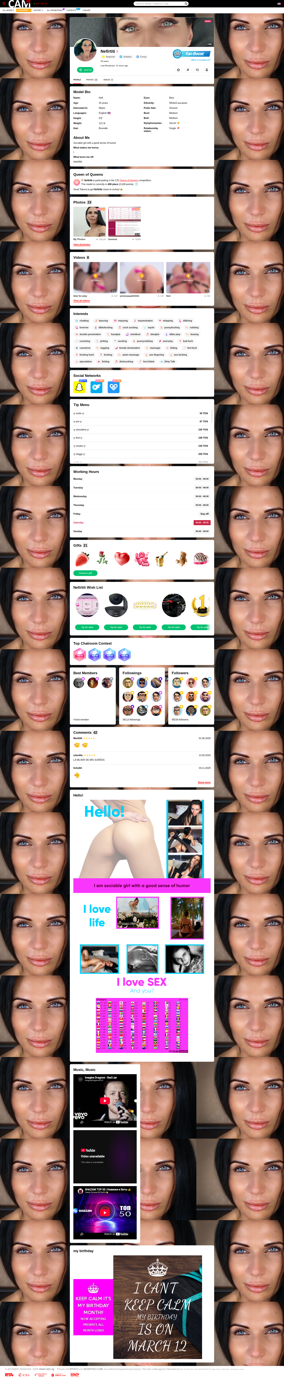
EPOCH (74, 1369)
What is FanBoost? (201, 60)
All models (8, 10)
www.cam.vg (46, 1369)
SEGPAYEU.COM (93, 1369)
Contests (71, 10)
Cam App (86, 10)
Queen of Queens (129, 180)
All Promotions (55, 10)
